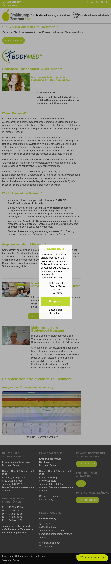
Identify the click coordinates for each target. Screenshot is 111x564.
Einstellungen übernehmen (55, 311)
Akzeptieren (55, 301)
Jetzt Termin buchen (94, 557)
